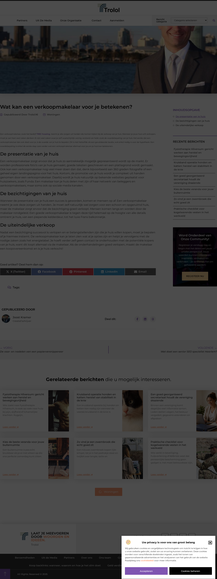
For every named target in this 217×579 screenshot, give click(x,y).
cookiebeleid (147, 560)
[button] (210, 542)
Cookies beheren (190, 571)
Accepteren (146, 571)
